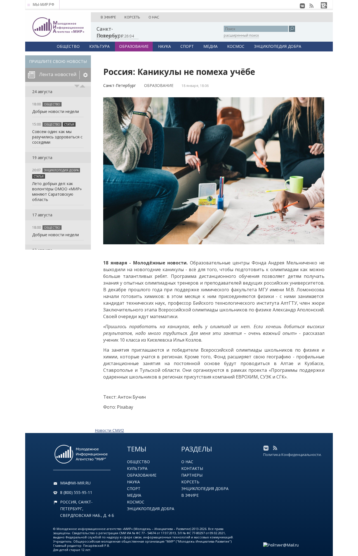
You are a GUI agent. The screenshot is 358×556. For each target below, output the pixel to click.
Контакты (192, 468)
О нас (187, 461)
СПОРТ (187, 46)
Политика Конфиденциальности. (292, 454)
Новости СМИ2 (109, 430)
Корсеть (190, 481)
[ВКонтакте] (302, 5)
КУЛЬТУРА (99, 46)
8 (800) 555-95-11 (76, 492)
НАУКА (164, 46)
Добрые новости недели (55, 111)
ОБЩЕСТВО (68, 46)
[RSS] (311, 5)
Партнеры (191, 475)
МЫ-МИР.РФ (43, 5)
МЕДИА (210, 46)
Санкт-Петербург (119, 85)
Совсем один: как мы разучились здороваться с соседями (57, 137)
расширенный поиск (241, 35)
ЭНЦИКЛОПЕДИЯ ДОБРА (277, 46)
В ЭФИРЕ (108, 17)
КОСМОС (235, 46)
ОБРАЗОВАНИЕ (134, 46)
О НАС (154, 17)
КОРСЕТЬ (132, 17)
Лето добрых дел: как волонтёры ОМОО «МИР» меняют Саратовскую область (57, 191)
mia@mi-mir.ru (75, 483)
